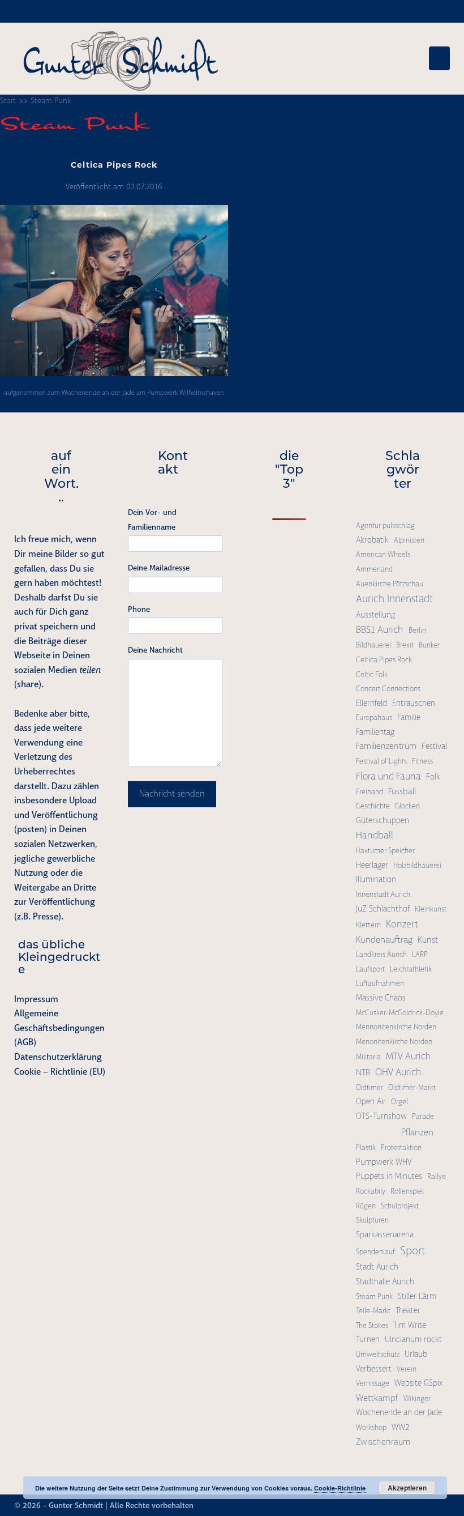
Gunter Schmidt (76, 1505)
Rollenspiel (407, 1191)
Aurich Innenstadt (394, 599)
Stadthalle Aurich (385, 1281)
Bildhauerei (373, 645)
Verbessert (374, 1369)
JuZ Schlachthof (383, 909)
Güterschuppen (382, 820)
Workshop (371, 1427)
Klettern (368, 925)
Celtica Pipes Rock (114, 165)
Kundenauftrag (384, 940)
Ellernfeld (371, 703)
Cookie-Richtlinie (340, 1488)
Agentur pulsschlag (385, 525)
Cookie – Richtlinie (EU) (59, 1072)
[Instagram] (414, 1505)
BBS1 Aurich (379, 629)
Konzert (402, 924)
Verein (406, 1369)
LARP (420, 954)
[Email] (444, 1505)
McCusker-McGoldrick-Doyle (400, 1012)
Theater (408, 1310)
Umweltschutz (377, 1354)
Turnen (368, 1339)
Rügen (366, 1206)
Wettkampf (377, 1398)
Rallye (436, 1176)
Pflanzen (417, 1132)
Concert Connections (388, 688)
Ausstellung (375, 615)
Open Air (371, 1101)
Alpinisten (409, 540)
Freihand (369, 792)
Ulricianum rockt (413, 1339)
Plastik (366, 1147)
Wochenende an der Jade (399, 1412)
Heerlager (372, 865)
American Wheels (383, 554)
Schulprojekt (400, 1206)
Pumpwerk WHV (383, 1162)
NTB (363, 1072)
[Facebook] (404, 1505)
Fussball (402, 791)
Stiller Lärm (417, 1296)
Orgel (399, 1101)
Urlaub (416, 1354)
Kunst (428, 940)
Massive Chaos (381, 998)
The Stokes (372, 1325)
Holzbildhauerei (417, 865)
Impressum (36, 999)
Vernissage (372, 1383)
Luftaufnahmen (380, 983)
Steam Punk (374, 1296)
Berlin (417, 630)
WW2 (400, 1427)
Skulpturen (372, 1220)
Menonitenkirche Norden (394, 1041)
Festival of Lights (381, 761)
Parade (423, 1116)
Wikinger (417, 1398)
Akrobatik (372, 540)
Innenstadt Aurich (383, 894)
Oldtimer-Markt (412, 1087)
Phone (139, 609)
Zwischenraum (383, 1441)
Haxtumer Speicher (385, 850)
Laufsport (370, 969)
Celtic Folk (372, 674)
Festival (434, 746)
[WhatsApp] (434, 1505)
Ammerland (374, 569)
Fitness (422, 761)
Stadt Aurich (377, 1267)
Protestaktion (401, 1147)
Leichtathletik (411, 969)
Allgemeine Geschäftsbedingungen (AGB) (59, 1027)
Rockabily (370, 1191)
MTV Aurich (408, 1056)
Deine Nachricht (155, 650)
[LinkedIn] (424, 1505)
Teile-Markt (373, 1310)
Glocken (407, 806)
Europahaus (374, 717)
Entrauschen (413, 703)
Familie (408, 717)
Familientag (375, 732)
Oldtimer (369, 1087)
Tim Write (409, 1325)
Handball (374, 835)
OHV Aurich (398, 1072)
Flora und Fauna (388, 776)
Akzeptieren (407, 1488)
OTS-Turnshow (381, 1116)
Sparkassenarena (385, 1234)
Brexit (405, 645)
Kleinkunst (430, 909)
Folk (433, 777)
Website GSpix (418, 1383)
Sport (412, 1251)
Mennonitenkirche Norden (396, 1027)
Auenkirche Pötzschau (389, 584)
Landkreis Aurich (381, 954)
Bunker (429, 645)
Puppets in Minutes (389, 1176)
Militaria (368, 1057)
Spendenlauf (375, 1252)
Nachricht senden (172, 793)
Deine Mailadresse (159, 568)
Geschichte (373, 806)
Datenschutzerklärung (58, 1057)
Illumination (376, 879)
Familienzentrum (386, 746)
